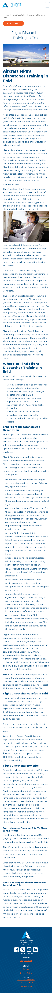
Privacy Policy (26, 973)
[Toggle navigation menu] (47, 5)
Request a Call (26, 961)
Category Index (26, 986)
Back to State (13, 23)
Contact (26, 969)
